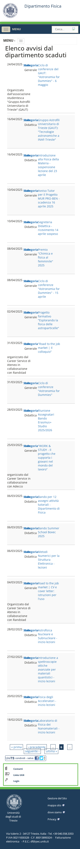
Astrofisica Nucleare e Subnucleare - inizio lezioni (47, 636)
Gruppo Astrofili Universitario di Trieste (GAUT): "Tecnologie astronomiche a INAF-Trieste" (49, 129)
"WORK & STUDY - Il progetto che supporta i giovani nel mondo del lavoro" (46, 457)
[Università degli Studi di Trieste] (10, 17)
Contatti (18, 768)
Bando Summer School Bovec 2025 (48, 532)
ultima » (51, 751)
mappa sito (54, 805)
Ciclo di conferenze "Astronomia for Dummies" (49, 389)
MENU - (9, 40)
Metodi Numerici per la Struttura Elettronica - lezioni (48, 559)
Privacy (52, 819)
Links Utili (18, 775)
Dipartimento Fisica (42, 6)
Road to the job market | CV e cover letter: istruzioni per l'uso (48, 591)
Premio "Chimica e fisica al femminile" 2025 (45, 257)
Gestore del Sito (57, 798)
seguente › (32, 751)
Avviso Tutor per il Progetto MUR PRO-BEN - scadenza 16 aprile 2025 (49, 198)
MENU (16, 29)
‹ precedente (37, 747)
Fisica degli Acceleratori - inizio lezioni (47, 701)
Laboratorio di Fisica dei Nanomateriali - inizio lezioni (48, 726)
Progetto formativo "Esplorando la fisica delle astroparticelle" (48, 320)
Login (16, 781)
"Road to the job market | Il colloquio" (49, 348)
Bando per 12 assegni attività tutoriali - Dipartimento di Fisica (49, 504)
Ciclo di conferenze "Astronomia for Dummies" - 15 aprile (49, 289)
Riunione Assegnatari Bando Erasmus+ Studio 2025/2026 (46, 420)
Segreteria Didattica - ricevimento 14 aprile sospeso (48, 228)
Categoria (31, 65)
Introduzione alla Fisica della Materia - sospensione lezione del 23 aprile (48, 165)
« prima (16, 747)
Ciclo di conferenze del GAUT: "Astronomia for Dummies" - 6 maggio (49, 75)
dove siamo (55, 812)
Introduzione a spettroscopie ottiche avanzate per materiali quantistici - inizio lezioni (48, 669)
